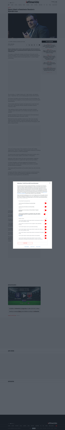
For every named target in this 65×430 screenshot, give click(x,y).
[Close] (50, 183)
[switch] (45, 203)
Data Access (32, 246)
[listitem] (32, 201)
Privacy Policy (38, 246)
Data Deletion (27, 246)
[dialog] (32, 215)
